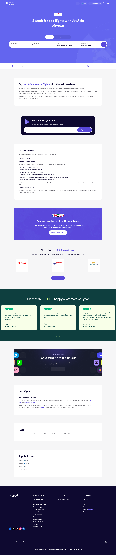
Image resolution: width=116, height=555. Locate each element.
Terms (18, 542)
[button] (78, 3)
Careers (85, 509)
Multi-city (66, 37)
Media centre (87, 507)
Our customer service (40, 512)
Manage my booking (64, 499)
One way (58, 37)
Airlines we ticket (38, 499)
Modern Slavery (87, 512)
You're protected (38, 509)
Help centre (61, 502)
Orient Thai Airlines (29, 402)
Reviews (85, 502)
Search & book (37, 519)
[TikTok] (17, 530)
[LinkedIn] (23, 530)
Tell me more (57, 369)
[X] (13, 530)
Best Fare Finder (38, 517)
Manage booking (96, 3)
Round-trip (49, 37)
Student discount (38, 526)
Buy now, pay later (39, 502)
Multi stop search (38, 522)
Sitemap (25, 542)
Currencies (36, 524)
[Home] (11, 3)
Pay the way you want (40, 507)
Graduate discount (39, 529)
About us (85, 499)
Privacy (11, 542)
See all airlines (57, 278)
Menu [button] (107, 3)
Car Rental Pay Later (39, 504)
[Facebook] (10, 530)
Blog (84, 504)
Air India (43, 407)
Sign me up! (84, 130)
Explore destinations (57, 232)
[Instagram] (20, 530)
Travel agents (37, 514)
